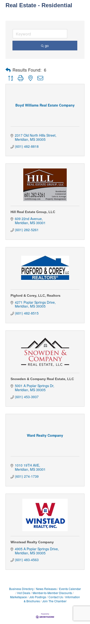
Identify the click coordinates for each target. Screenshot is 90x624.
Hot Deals (23, 593)
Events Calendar (70, 589)
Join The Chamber (54, 601)
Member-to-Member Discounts (52, 593)
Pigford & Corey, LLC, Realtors (35, 295)
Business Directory (21, 589)
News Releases (46, 589)
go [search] (47, 45)
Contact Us (55, 597)
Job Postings (37, 597)
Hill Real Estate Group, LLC (33, 212)
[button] (8, 70)
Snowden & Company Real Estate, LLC (42, 379)
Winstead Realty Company (32, 542)
